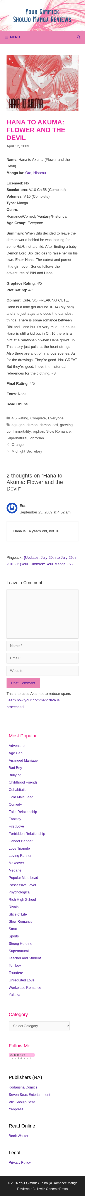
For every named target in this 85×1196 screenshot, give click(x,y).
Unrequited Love (21, 980)
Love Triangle (19, 848)
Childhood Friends (23, 782)
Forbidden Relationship (27, 834)
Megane (15, 870)
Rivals (14, 907)
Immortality (22, 431)
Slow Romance (58, 431)
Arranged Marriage (23, 760)
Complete (38, 418)
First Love (16, 826)
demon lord (49, 425)
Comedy (15, 804)
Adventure (17, 746)
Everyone (55, 418)
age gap (18, 425)
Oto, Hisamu (35, 173)
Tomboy (15, 965)
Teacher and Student (25, 958)
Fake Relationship (23, 812)
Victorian (36, 438)
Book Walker (18, 1136)
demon (32, 425)
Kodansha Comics (23, 1087)
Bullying (15, 775)
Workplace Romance (25, 987)
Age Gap (15, 753)
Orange (18, 445)
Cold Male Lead (21, 797)
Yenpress (16, 1109)
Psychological (20, 892)
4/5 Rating (20, 418)
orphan (38, 431)
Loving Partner (20, 855)
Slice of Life (18, 914)
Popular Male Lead (23, 878)
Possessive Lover (22, 885)
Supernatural (17, 438)
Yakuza (14, 995)
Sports (14, 936)
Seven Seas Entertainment (29, 1095)
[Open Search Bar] (78, 37)
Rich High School (22, 899)
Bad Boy (15, 768)
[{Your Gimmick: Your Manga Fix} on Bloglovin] (22, 1057)
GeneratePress (57, 1189)
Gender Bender (20, 841)
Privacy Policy (20, 1162)
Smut (13, 929)
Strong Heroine (20, 943)
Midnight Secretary (27, 451)
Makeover (16, 863)
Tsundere (16, 973)
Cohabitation (19, 790)
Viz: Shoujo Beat (22, 1102)
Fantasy (15, 819)
